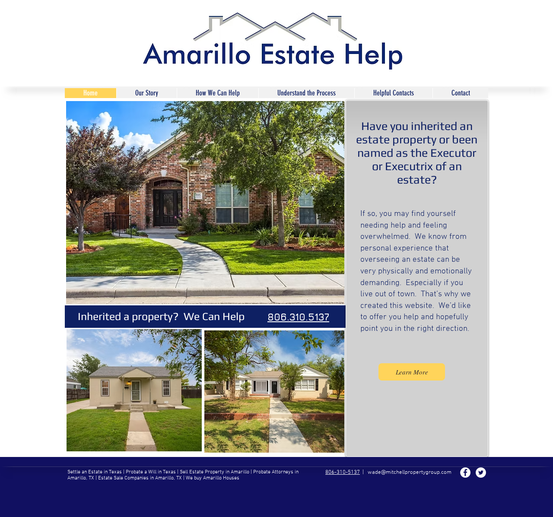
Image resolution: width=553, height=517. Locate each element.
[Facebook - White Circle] (465, 472)
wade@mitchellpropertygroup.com (409, 472)
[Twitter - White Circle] (481, 472)
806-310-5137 (342, 472)
